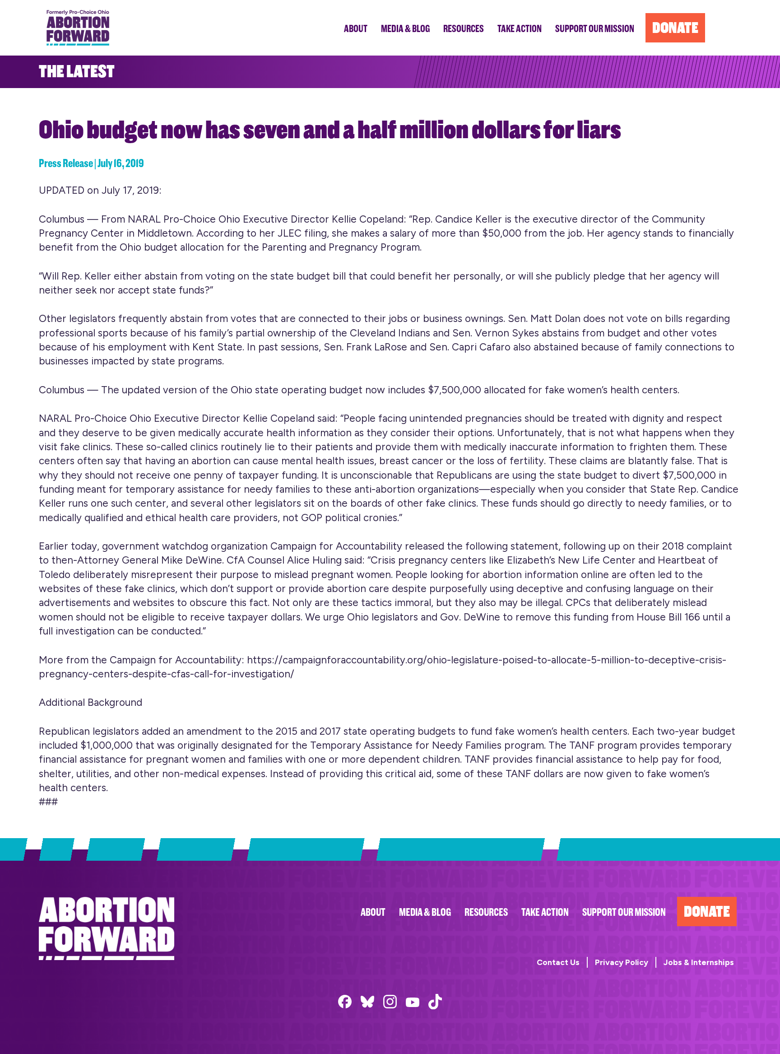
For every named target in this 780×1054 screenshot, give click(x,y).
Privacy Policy (621, 962)
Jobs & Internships (699, 962)
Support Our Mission (624, 912)
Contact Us (558, 962)
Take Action (545, 912)
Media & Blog (425, 912)
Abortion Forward (78, 28)
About (373, 912)
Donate (707, 911)
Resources (486, 912)
